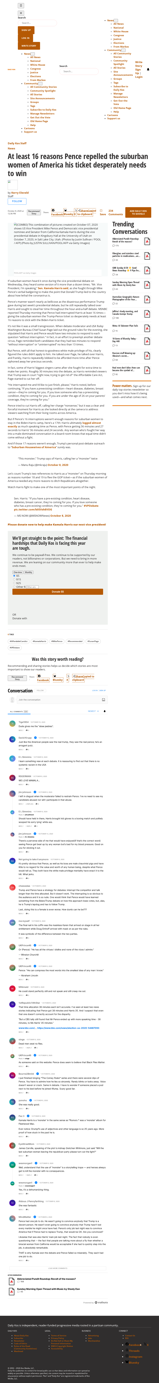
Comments (116, 212)
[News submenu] (32, 54)
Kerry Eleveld (20, 192)
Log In (25, 37)
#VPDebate (91, 505)
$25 (18, 583)
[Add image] (103, 699)
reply (21, 730)
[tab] (19, 711)
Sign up (102, 690)
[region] (58, 997)
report (102, 730)
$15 (18, 579)
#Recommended (75, 641)
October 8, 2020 (58, 465)
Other (19, 587)
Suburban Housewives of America (34, 447)
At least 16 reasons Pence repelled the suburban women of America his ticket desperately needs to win (78, 164)
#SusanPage (93, 641)
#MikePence (56, 641)
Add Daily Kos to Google (138, 212)
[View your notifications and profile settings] (148, 69)
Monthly (28, 572)
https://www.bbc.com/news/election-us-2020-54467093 (68, 1028)
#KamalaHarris (39, 641)
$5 (17, 576)
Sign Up (26, 30)
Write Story (29, 45)
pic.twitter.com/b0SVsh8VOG (33, 509)
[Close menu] (21, 13)
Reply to (26, 815)
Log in (95, 690)
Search (22, 17)
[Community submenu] (40, 83)
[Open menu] (21, 5)
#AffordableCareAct (18, 641)
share (95, 730)
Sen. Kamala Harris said (53, 288)
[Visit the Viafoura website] (101, 1302)
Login (139, 77)
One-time (18, 572)
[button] (33, 125)
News (11, 148)
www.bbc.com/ (27, 1028)
